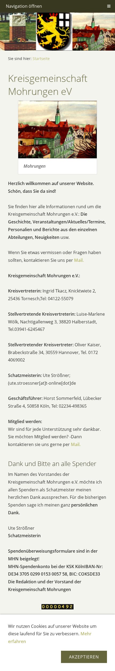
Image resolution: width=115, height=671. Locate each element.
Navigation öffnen (24, 6)
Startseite (41, 58)
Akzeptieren (84, 657)
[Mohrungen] (57, 129)
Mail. (79, 260)
